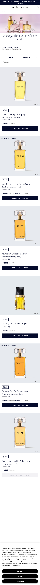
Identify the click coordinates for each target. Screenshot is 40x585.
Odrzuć (20, 576)
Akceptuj (20, 571)
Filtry (10, 57)
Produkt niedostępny (20, 475)
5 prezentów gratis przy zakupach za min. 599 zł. (20, 2)
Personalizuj (20, 581)
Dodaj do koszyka (20, 128)
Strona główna (7, 47)
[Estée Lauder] (20, 7)
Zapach (15, 47)
